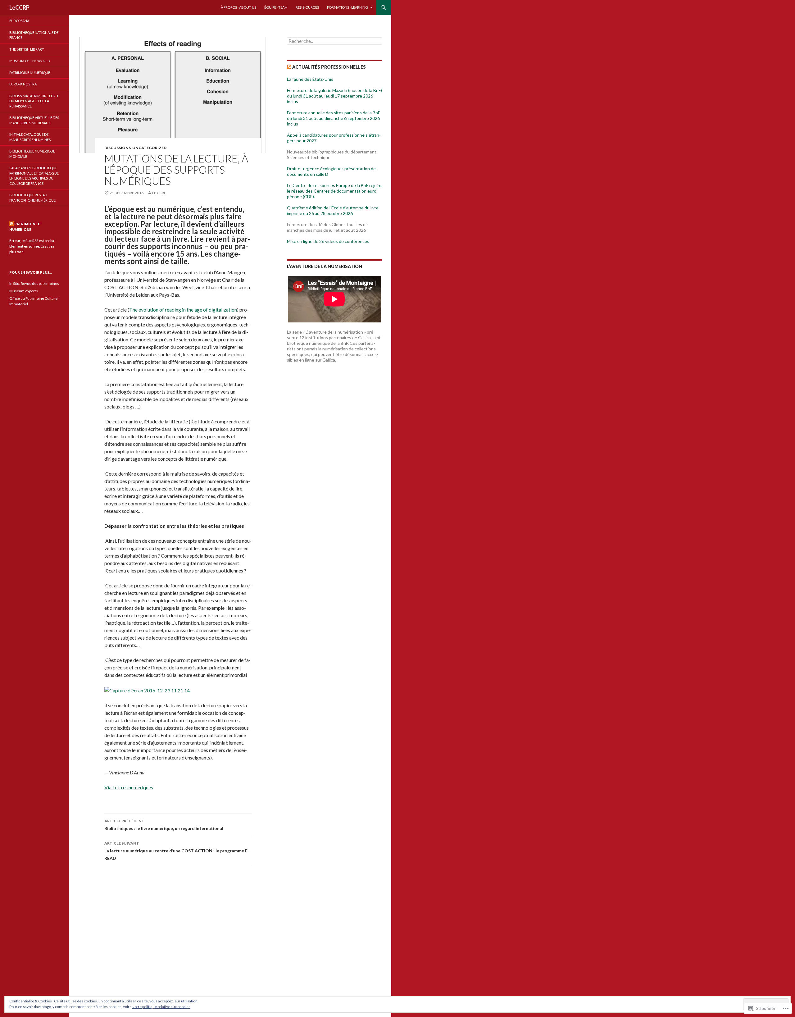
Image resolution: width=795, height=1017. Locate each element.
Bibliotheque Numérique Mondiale (32, 153)
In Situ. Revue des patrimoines (34, 283)
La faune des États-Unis (310, 79)
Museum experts (23, 291)
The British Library (26, 49)
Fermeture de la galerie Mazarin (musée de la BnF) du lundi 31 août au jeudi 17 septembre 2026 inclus (334, 96)
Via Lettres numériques (128, 787)
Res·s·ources (307, 7)
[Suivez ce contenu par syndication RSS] (289, 67)
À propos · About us (238, 7)
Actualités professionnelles (329, 67)
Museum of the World (29, 61)
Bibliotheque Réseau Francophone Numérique (32, 197)
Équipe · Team (276, 7)
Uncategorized (149, 147)
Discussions (117, 147)
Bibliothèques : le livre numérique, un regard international (163, 825)
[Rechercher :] (334, 41)
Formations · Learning (347, 7)
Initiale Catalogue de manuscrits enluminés (30, 137)
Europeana (19, 21)
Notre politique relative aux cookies (161, 1006)
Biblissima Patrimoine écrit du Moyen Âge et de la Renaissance (34, 101)
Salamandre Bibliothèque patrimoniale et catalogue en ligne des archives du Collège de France (34, 175)
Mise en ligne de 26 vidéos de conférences (328, 241)
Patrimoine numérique (29, 73)
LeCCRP (19, 7)
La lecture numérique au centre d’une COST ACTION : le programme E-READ (176, 851)
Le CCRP (159, 192)
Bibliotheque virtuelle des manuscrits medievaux (34, 120)
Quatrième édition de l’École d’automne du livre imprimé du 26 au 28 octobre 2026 (333, 210)
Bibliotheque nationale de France (33, 35)
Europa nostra (23, 84)
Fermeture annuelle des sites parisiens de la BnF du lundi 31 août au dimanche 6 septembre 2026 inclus (333, 118)
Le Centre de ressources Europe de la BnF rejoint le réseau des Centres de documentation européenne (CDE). (334, 191)
